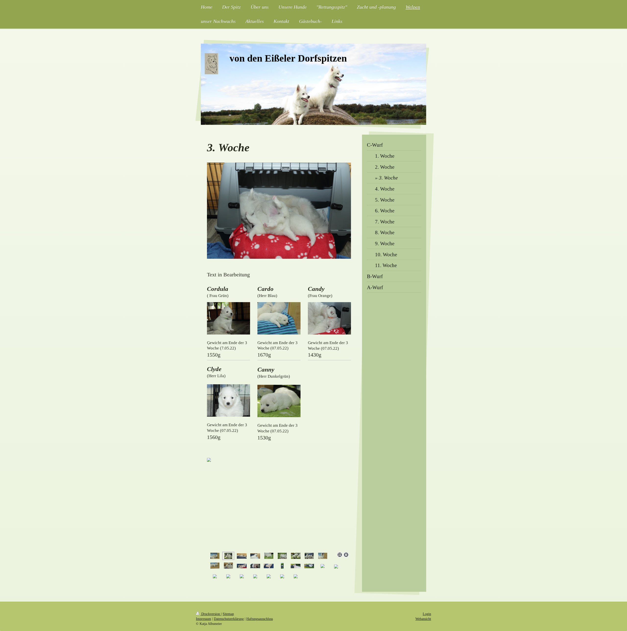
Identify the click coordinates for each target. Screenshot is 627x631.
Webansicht (423, 619)
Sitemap (228, 614)
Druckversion (210, 614)
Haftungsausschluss (259, 619)
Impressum (203, 619)
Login (427, 614)
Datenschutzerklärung (229, 619)
